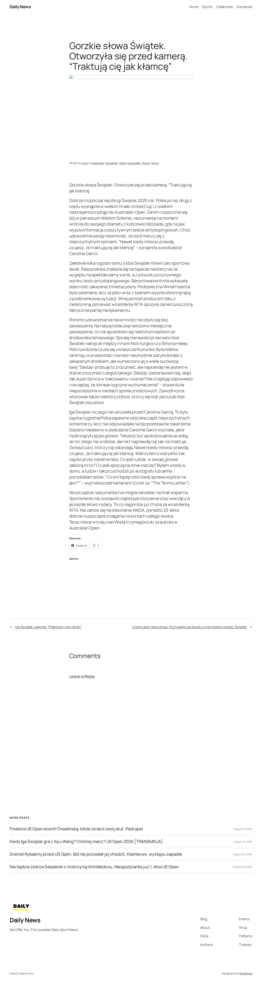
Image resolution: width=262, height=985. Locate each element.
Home (122, 163)
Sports (146, 163)
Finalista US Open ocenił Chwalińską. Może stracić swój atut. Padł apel (76, 829)
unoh (85, 163)
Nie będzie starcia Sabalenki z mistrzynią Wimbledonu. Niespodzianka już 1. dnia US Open (94, 866)
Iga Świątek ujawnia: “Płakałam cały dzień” (48, 627)
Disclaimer (111, 163)
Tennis (155, 163)
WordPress (246, 973)
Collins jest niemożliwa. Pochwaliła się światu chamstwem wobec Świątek (189, 627)
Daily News (20, 7)
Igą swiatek (134, 163)
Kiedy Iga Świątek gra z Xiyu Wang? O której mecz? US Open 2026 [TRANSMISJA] (86, 841)
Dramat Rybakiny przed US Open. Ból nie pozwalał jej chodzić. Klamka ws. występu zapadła (96, 854)
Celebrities (97, 163)
